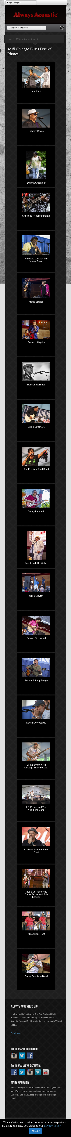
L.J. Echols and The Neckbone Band (36, 807)
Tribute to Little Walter (36, 563)
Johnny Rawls (36, 131)
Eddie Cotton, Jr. (36, 427)
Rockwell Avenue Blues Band (36, 850)
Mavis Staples (36, 302)
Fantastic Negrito (36, 342)
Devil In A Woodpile (36, 722)
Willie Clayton (36, 596)
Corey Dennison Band (36, 976)
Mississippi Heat (36, 934)
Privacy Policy (52, 1125)
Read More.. (16, 1033)
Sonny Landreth (36, 511)
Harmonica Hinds (36, 384)
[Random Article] (62, 29)
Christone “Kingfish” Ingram (36, 216)
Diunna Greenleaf (36, 183)
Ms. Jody (36, 91)
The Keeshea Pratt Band (36, 469)
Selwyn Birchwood (36, 638)
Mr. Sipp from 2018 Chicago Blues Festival (36, 765)
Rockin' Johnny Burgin (36, 680)
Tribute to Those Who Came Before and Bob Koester (36, 892)
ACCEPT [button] (36, 1131)
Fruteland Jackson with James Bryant (36, 259)
